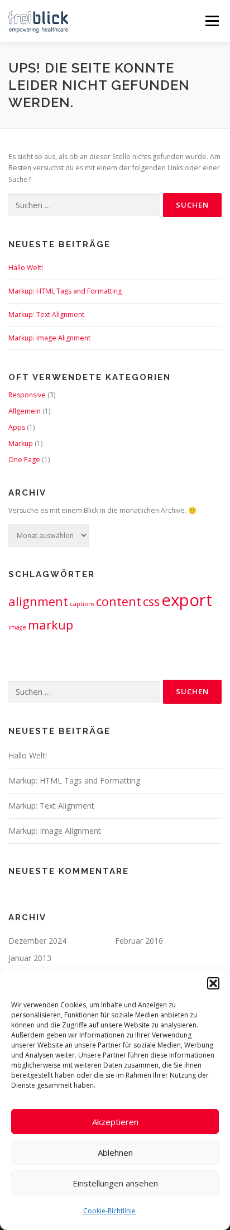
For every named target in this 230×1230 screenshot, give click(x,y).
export (186, 600)
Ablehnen (115, 1152)
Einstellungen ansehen (115, 1183)
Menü (211, 21)
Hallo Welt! (25, 267)
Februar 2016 (139, 940)
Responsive (27, 395)
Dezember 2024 (37, 940)
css (151, 601)
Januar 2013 (29, 958)
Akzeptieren (115, 1121)
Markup (20, 443)
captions (82, 604)
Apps (16, 427)
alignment (38, 601)
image (17, 627)
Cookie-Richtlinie (109, 1210)
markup (50, 625)
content (118, 601)
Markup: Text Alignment (46, 314)
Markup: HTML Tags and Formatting (65, 291)
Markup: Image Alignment (49, 338)
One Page (24, 459)
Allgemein (24, 411)
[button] (213, 983)
